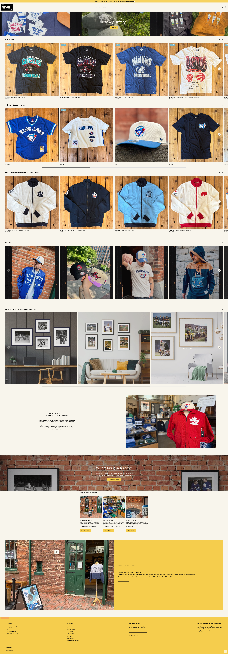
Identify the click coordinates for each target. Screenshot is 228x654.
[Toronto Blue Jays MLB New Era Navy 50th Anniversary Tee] (196, 135)
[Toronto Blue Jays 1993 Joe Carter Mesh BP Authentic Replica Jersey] (32, 135)
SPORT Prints (128, 7)
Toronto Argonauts (196, 273)
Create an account (71, 626)
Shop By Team (119, 7)
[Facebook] (110, 338)
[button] (8, 68)
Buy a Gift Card (70, 636)
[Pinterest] (115, 338)
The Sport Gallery (12, 650)
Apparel (104, 7)
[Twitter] (117, 338)
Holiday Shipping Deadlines (73, 640)
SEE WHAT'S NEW (108, 530)
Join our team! (9, 635)
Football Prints (187, 348)
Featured (98, 7)
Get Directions (123, 583)
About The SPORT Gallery (11, 626)
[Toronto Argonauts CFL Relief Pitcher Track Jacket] (141, 202)
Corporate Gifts (70, 638)
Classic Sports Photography (12, 633)
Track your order (71, 633)
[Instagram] (112, 338)
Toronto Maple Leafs (32, 273)
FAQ (7, 629)
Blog (7, 636)
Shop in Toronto (70, 635)
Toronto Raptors (86, 273)
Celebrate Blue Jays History (15, 105)
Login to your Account (72, 627)
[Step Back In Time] (114, 507)
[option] (114, 18)
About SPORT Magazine (11, 627)
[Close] (126, 314)
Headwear (111, 7)
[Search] (222, 7)
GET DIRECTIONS (85, 530)
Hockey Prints (41, 348)
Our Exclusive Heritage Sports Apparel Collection (22, 172)
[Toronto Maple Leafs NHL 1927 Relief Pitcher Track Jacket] (32, 202)
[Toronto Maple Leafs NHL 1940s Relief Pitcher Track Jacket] (86, 202)
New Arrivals (9, 39)
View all (221, 39)
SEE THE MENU (131, 530)
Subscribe (114, 334)
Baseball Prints (114, 348)
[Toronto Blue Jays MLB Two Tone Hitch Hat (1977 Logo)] (141, 135)
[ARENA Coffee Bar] (137, 507)
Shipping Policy (70, 631)
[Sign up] (146, 631)
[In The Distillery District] (91, 507)
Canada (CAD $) (9, 647)
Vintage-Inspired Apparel (11, 631)
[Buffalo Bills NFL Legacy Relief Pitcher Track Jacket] (196, 202)
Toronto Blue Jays (141, 273)
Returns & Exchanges (71, 629)
